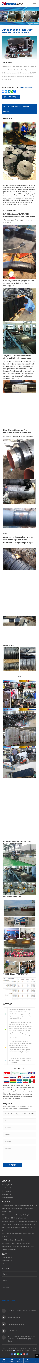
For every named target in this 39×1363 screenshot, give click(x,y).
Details (6, 106)
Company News (7, 1257)
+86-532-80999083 (27, 87)
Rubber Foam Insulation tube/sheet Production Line (19, 1224)
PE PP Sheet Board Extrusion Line (13, 1240)
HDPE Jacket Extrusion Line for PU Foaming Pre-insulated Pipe (18, 1210)
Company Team (7, 1194)
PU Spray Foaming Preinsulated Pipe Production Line (19, 1205)
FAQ (3, 1264)
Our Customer (6, 1191)
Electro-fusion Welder (9, 1249)
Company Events (7, 1197)
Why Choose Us (7, 1188)
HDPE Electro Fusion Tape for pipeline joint (16, 1243)
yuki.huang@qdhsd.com (16, 1324)
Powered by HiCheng (23, 1350)
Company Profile (7, 1185)
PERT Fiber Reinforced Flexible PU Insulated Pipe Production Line (18, 1235)
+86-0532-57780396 (29, 1311)
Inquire (6, 111)
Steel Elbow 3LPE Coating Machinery (14, 1218)
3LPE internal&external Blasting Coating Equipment (18, 1215)
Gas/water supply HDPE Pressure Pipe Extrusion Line (19, 1221)
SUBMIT (12, 1165)
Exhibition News (7, 1261)
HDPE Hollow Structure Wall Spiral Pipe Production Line (18, 1229)
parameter (15, 106)
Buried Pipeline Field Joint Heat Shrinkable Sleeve (18, 1246)
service (26, 106)
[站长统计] (14, 1350)
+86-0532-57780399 (14, 1311)
